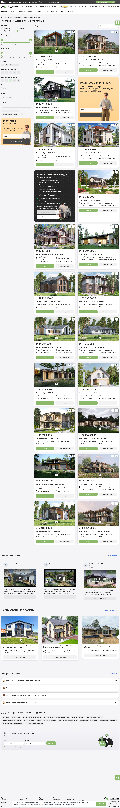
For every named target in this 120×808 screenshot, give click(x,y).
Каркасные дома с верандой (34, 723)
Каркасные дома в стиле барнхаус (12, 723)
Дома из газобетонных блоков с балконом (56, 717)
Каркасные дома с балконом (108, 720)
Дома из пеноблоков (78, 717)
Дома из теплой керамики (94, 717)
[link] (34, 17)
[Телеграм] (117, 777)
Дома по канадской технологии (11, 720)
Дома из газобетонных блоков (32, 717)
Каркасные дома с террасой (88, 720)
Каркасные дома (29, 720)
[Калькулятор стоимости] (117, 22)
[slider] (2, 42)
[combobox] (16, 88)
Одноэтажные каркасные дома (46, 720)
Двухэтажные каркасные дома (68, 720)
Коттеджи (5, 717)
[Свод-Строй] (9, 6)
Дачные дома (16, 717)
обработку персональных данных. (25, 747)
